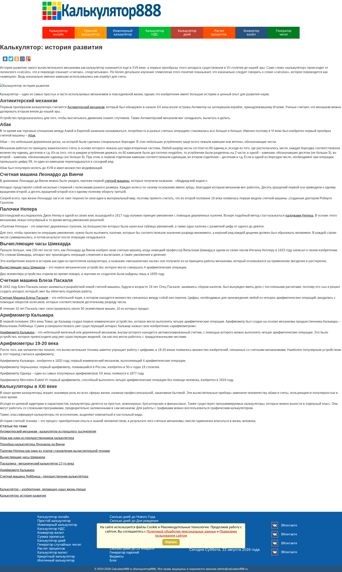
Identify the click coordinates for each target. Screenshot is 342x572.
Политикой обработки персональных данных (181, 532)
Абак (31, 135)
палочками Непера (299, 215)
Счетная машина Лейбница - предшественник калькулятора (44, 476)
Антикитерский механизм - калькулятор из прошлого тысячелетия (48, 431)
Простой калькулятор (91, 32)
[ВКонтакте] (5, 58)
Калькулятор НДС (155, 32)
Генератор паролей (124, 552)
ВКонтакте (289, 525)
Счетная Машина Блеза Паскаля (24, 297)
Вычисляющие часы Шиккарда (22, 267)
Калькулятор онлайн (58, 32)
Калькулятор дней (187, 32)
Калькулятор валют (52, 552)
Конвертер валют (251, 32)
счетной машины (117, 180)
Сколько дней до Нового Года (132, 517)
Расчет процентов (219, 32)
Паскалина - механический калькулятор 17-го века (37, 463)
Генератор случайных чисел (59, 544)
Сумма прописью (50, 537)
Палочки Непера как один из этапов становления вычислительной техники (55, 451)
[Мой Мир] (22, 58)
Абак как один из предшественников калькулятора (37, 438)
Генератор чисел (283, 32)
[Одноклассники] (16, 58)
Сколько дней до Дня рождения (134, 521)
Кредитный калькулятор (56, 556)
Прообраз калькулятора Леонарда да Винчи (32, 444)
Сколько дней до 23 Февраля (132, 548)
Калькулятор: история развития (23, 495)
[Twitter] (11, 58)
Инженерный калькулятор (122, 32)
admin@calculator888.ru (232, 568)
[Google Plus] (28, 58)
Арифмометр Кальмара (17, 332)
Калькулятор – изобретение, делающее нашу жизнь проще (43, 489)
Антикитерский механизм (85, 107)
